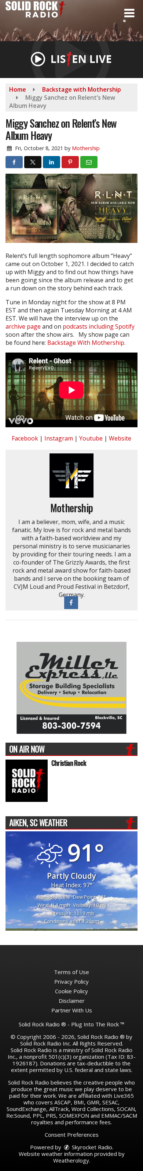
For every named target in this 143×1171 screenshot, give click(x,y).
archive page (23, 326)
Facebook (25, 438)
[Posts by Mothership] (72, 475)
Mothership (86, 148)
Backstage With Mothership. (86, 343)
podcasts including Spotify (99, 326)
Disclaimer (72, 1000)
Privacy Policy (71, 981)
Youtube (91, 438)
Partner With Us (71, 1010)
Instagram (58, 438)
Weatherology (71, 1160)
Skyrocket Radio (91, 1147)
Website (120, 438)
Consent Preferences (72, 1134)
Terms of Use (71, 972)
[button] (129, 13)
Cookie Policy (71, 991)
